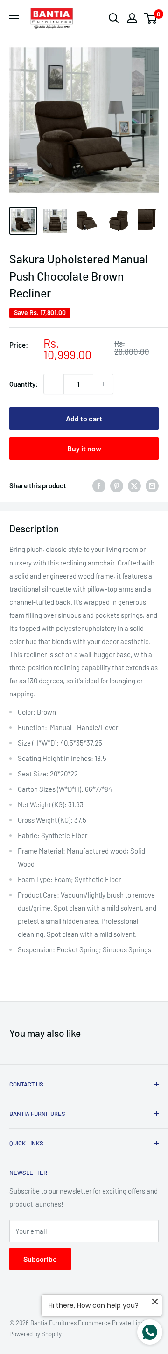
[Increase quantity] (103, 384)
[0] (151, 18)
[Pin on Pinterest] (116, 485)
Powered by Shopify (35, 1334)
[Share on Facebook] (98, 485)
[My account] (132, 18)
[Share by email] (152, 485)
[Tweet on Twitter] (134, 485)
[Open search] (114, 18)
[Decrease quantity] (53, 384)
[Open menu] (14, 18)
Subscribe (40, 1258)
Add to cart (84, 418)
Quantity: (23, 384)
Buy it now (84, 448)
